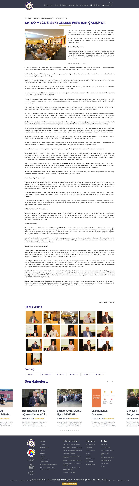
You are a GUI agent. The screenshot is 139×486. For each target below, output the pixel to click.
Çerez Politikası (72, 483)
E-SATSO (88, 456)
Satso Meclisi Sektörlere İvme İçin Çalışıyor (54, 18)
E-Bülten (42, 453)
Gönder (100, 374)
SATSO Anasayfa (90, 444)
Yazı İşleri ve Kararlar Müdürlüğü (71, 444)
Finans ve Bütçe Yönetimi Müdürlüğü (72, 447)
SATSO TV (88, 453)
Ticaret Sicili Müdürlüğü (69, 453)
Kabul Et (65, 483)
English (111, 2)
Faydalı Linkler (44, 461)
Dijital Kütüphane (95, 5)
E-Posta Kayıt (104, 463)
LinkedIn (74, 374)
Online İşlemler (83, 5)
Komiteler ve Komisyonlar (70, 5)
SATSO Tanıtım (48, 5)
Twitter (61, 374)
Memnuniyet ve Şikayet (107, 450)
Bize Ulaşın (104, 444)
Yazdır (87, 374)
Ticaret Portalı (89, 447)
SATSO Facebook (90, 458)
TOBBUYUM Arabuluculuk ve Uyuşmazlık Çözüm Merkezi (47, 468)
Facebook (47, 374)
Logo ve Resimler (44, 458)
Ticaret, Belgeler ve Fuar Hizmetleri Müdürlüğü (72, 464)
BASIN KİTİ (33, 374)
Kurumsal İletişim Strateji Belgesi (48, 464)
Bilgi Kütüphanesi (90, 450)
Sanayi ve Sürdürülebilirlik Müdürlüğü (73, 460)
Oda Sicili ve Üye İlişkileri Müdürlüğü (72, 450)
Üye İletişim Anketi (106, 460)
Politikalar (42, 456)
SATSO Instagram (90, 464)
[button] (61, 430)
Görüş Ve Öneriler (105, 447)
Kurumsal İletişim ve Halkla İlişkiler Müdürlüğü (72, 456)
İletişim (103, 466)
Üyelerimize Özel (107, 5)
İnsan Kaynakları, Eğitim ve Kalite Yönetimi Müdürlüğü (71, 468)
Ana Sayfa (28, 18)
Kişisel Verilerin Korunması (105, 454)
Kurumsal (58, 5)
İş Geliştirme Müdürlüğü (69, 472)
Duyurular (42, 450)
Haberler (35, 18)
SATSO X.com (89, 461)
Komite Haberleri (44, 447)
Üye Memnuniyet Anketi (107, 457)
